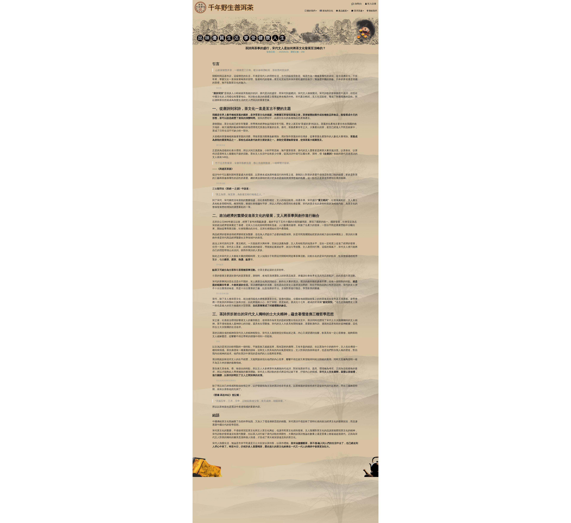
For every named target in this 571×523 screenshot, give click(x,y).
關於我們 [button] (310, 11)
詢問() (358, 4)
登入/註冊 (371, 4)
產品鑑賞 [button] (342, 11)
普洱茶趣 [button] (357, 11)
